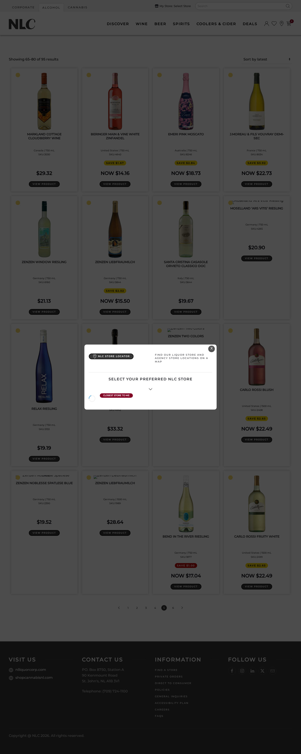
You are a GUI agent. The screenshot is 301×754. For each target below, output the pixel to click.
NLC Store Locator (114, 356)
